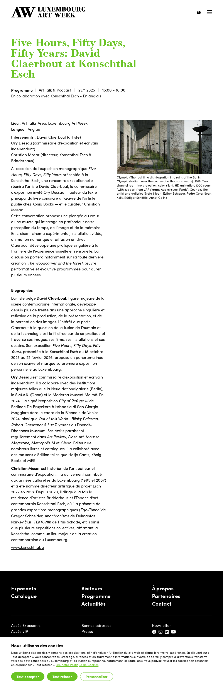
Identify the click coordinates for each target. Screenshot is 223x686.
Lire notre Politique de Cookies (77, 665)
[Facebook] (154, 632)
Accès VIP (19, 631)
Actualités (93, 603)
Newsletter (161, 625)
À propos (163, 588)
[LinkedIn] (167, 632)
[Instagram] (161, 632)
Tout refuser (62, 676)
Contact (161, 603)
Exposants (23, 588)
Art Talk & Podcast (55, 90)
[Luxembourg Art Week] (48, 12)
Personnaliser (97, 676)
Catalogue (24, 596)
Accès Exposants (26, 625)
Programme (22, 90)
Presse (87, 631)
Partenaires (166, 596)
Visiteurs (91, 588)
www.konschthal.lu (27, 547)
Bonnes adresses (96, 625)
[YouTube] (174, 632)
